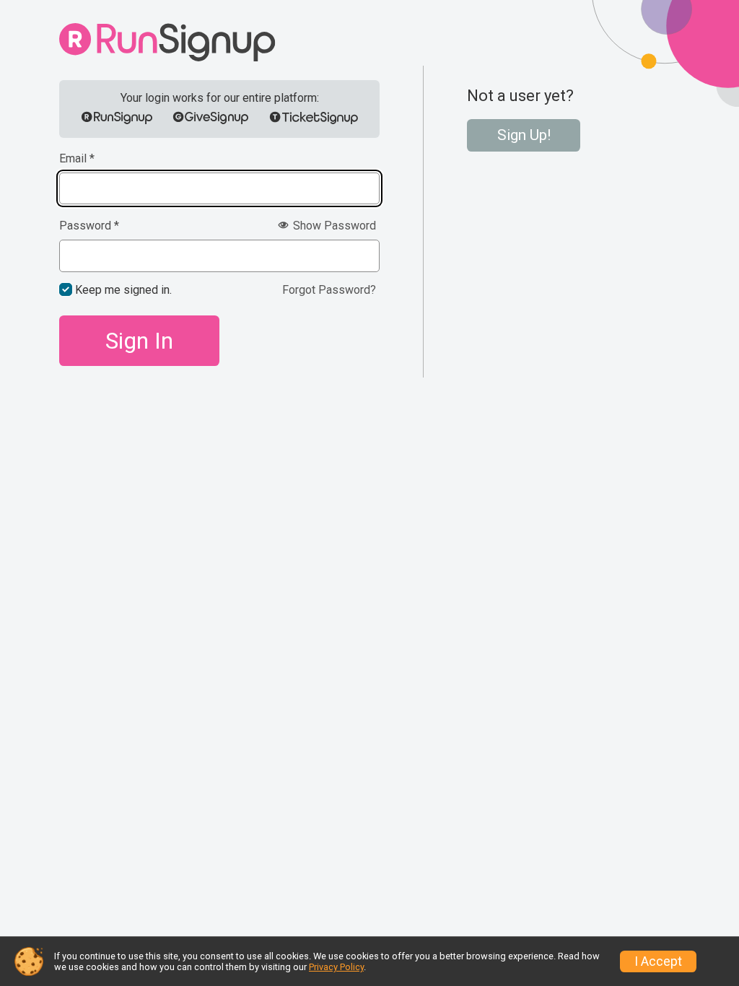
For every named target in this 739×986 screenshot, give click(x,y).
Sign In (139, 340)
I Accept (658, 961)
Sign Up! (524, 135)
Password (89, 225)
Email (77, 158)
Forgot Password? (329, 290)
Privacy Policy (336, 966)
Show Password (333, 225)
